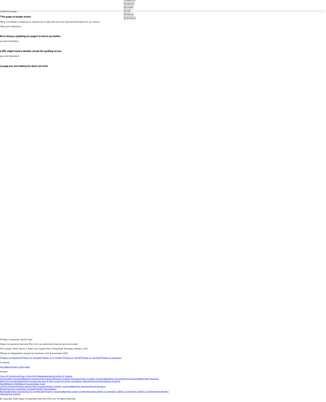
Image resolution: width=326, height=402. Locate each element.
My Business (130, 18)
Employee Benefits (160, 391)
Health (3, 384)
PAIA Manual (38, 376)
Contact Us (15, 367)
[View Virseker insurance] (162, 321)
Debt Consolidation (47, 389)
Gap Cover (40, 384)
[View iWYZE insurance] (33, 321)
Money (3, 389)
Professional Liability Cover (97, 391)
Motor (3, 381)
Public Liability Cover (120, 391)
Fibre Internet (13, 394)
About (3, 367)
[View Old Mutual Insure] (98, 321)
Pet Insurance (73, 378)
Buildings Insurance (114, 378)
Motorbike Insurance (149, 378)
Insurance (4, 378)
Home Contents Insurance (92, 378)
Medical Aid (12, 384)
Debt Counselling (29, 389)
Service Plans (98, 381)
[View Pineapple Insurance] (60, 321)
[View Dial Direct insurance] (188, 321)
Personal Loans (13, 389)
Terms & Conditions (9, 376)
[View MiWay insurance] (22, 321)
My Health (128, 7)
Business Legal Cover (73, 391)
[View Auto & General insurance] (133, 321)
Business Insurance (31, 378)
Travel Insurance (131, 378)
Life (2, 386)
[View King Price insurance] (149, 321)
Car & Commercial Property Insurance (44, 391)
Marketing (49, 376)
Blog (8, 367)
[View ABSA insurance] (44, 321)
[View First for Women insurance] (116, 321)
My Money (128, 14)
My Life (127, 11)
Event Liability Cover (141, 391)
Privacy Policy (25, 376)
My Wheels (129, 4)
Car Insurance (15, 378)
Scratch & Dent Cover (49, 381)
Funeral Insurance (25, 386)
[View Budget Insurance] (80, 321)
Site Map (25, 367)
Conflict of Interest (63, 376)
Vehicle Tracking (112, 381)
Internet (3, 394)
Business (4, 391)
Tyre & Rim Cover (68, 381)
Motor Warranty (84, 381)
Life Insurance (47, 378)
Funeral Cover (60, 378)
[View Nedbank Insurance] (175, 321)
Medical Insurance (26, 384)
